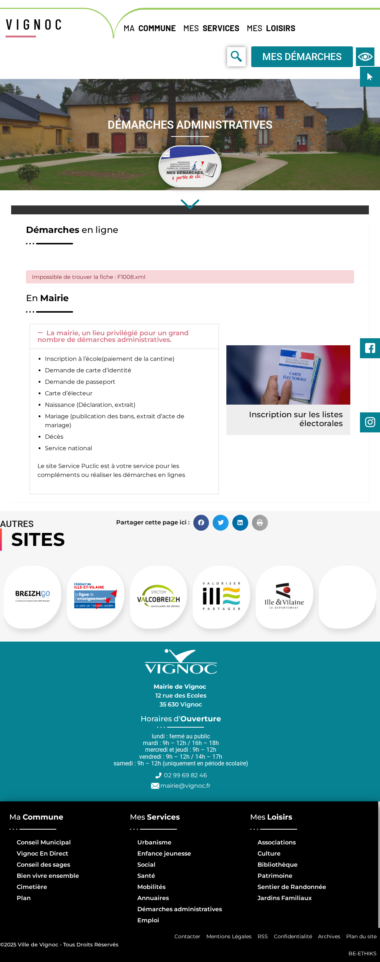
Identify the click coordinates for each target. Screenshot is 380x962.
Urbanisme (154, 842)
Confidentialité (293, 936)
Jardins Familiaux (285, 898)
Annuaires (153, 898)
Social (146, 864)
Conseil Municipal (44, 842)
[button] (124, 336)
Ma (150, 28)
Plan (24, 898)
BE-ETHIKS (362, 953)
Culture (269, 853)
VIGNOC (35, 24)
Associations (277, 842)
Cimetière (32, 886)
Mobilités (151, 886)
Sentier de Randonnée (292, 886)
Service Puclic (78, 466)
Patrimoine (275, 875)
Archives (329, 936)
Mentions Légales (229, 936)
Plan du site (361, 936)
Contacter (187, 936)
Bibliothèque (278, 864)
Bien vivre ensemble (48, 875)
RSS (263, 936)
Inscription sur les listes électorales (296, 419)
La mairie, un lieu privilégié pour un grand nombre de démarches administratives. (113, 336)
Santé (146, 875)
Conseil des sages (43, 864)
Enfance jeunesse (164, 853)
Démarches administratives (179, 909)
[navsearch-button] (219, 56)
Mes (211, 28)
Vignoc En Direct (42, 853)
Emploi (148, 920)
